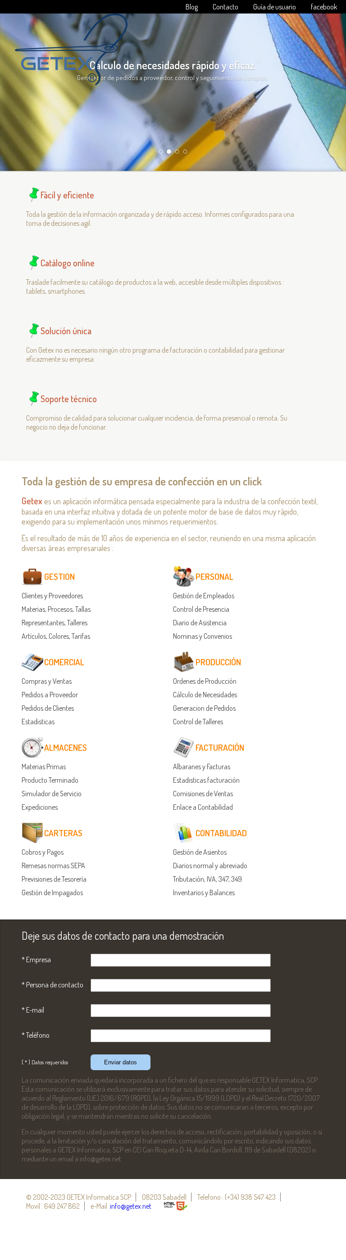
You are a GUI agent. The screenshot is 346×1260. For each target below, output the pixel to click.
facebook (324, 6)
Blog (192, 6)
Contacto (225, 6)
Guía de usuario (274, 6)
